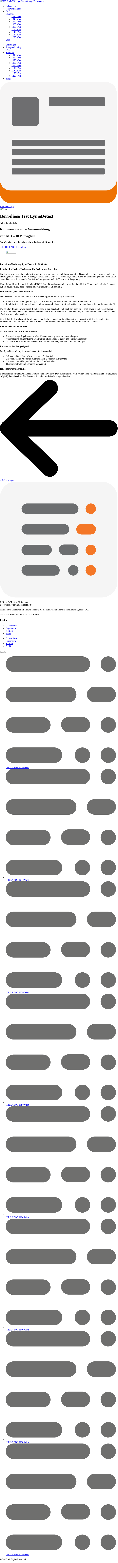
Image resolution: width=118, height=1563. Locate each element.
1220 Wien (16, 37)
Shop (8, 40)
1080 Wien (16, 24)
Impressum (11, 628)
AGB (8, 633)
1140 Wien (16, 32)
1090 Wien (16, 27)
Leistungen (11, 6)
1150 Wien (16, 34)
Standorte (10, 14)
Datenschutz (11, 625)
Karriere (9, 631)
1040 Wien (16, 19)
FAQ (8, 11)
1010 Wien (16, 16)
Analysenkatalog (13, 8)
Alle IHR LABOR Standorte (13, 247)
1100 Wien (16, 29)
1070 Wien (16, 21)
